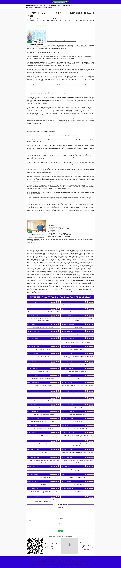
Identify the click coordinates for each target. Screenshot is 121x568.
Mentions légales (29, 557)
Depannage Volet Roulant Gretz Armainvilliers (81, 566)
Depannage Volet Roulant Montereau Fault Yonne (82, 563)
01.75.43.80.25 (58, 2)
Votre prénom (60, 513)
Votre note (60, 518)
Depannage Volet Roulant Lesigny (38, 564)
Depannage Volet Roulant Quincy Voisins (76, 561)
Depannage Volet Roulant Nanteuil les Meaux (37, 563)
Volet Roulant (62, 561)
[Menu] (68, 2)
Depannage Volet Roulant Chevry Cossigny (57, 564)
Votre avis (60, 523)
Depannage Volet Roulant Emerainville (38, 566)
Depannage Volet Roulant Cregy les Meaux (59, 563)
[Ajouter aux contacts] (65, 2)
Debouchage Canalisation (38, 560)
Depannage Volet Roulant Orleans (81, 560)
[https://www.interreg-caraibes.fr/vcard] (35, 546)
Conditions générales (39, 557)
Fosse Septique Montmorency (42, 561)
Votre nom (60, 507)
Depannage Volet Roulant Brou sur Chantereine (80, 564)
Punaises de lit (54, 561)
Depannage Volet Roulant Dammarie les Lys (58, 566)
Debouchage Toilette (50, 560)
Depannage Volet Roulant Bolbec (64, 560)
